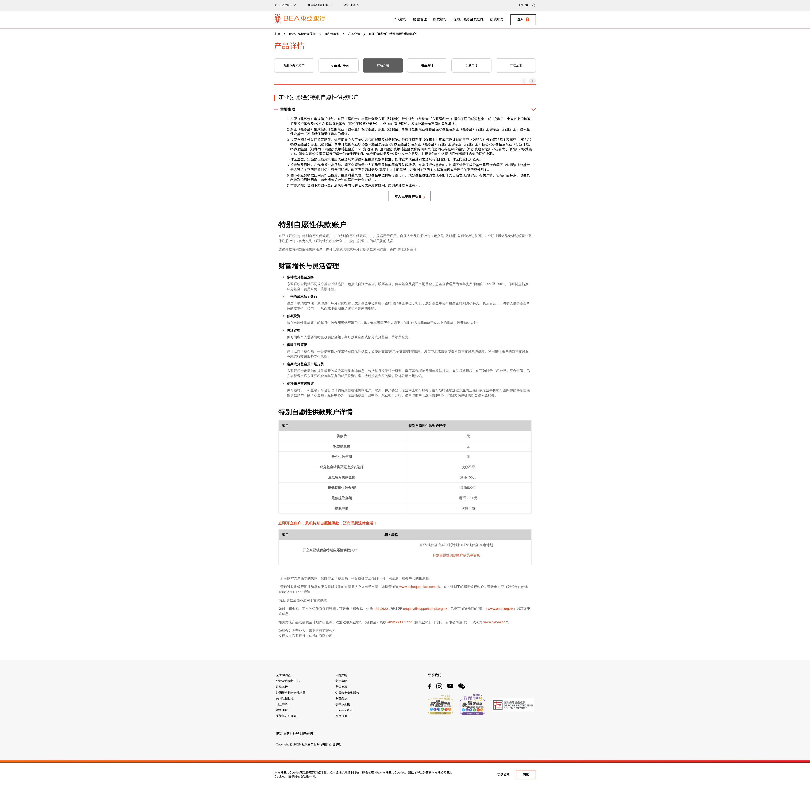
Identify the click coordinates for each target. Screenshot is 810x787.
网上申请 (282, 704)
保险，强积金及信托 (468, 19)
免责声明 (341, 681)
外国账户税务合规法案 (290, 692)
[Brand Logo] (299, 20)
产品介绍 (354, 34)
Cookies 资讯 (344, 710)
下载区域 (516, 65)
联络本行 (282, 687)
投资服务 (497, 19)
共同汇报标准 (285, 698)
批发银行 (440, 19)
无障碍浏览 (283, 675)
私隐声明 (341, 675)
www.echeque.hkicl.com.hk (419, 586)
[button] (532, 81)
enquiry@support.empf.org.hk (425, 608)
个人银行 (400, 19)
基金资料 (427, 65)
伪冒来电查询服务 (347, 692)
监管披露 (341, 687)
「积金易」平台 (338, 65)
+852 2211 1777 (399, 622)
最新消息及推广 (294, 65)
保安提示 (341, 698)
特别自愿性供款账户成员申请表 (456, 555)
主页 (277, 34)
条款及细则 (342, 704)
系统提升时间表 (286, 716)
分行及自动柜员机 (288, 681)
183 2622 (381, 608)
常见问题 (282, 710)
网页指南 (341, 716)
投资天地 (471, 65)
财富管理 (420, 19)
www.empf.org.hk (500, 608)
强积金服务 (331, 34)
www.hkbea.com (495, 622)
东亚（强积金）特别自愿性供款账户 (392, 34)
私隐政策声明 (306, 776)
